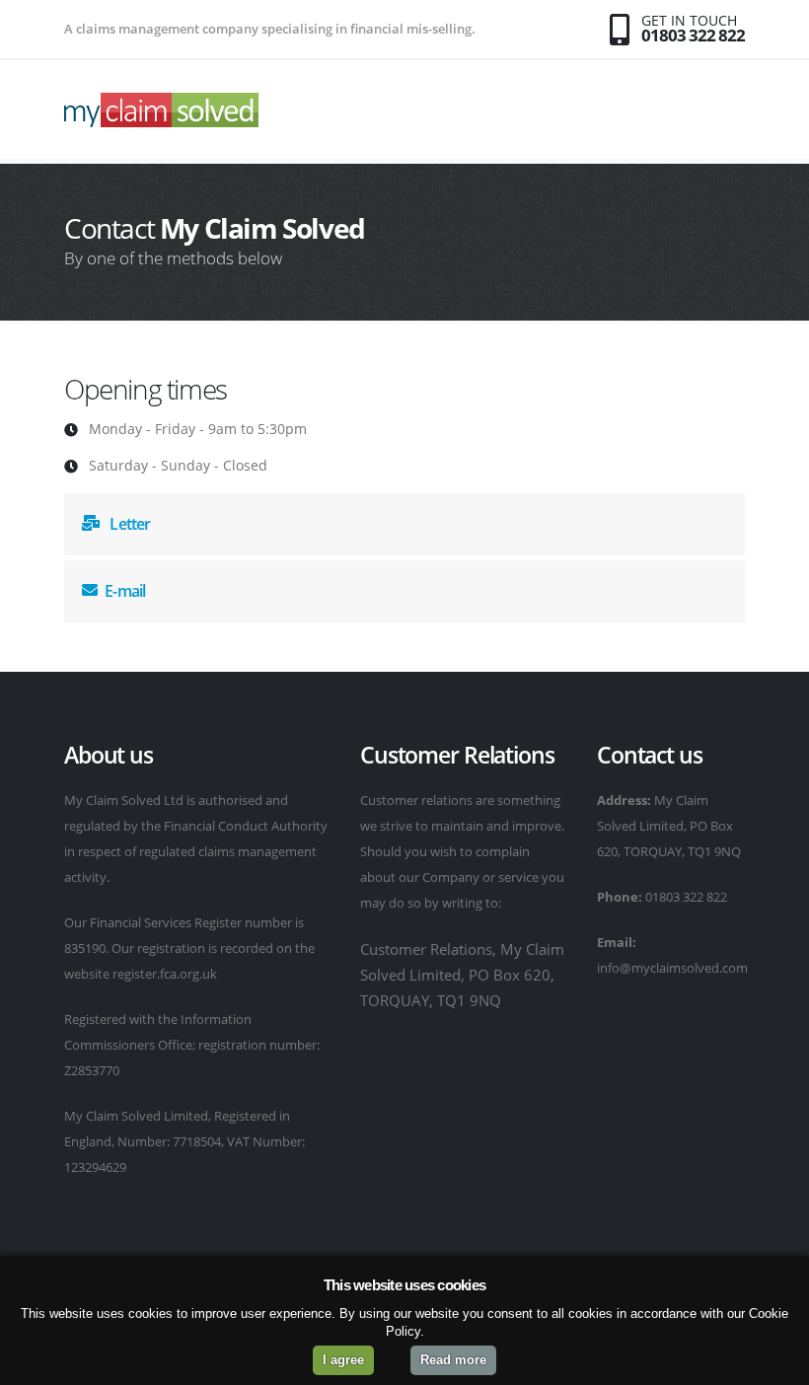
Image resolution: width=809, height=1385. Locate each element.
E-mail (125, 591)
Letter (128, 524)
